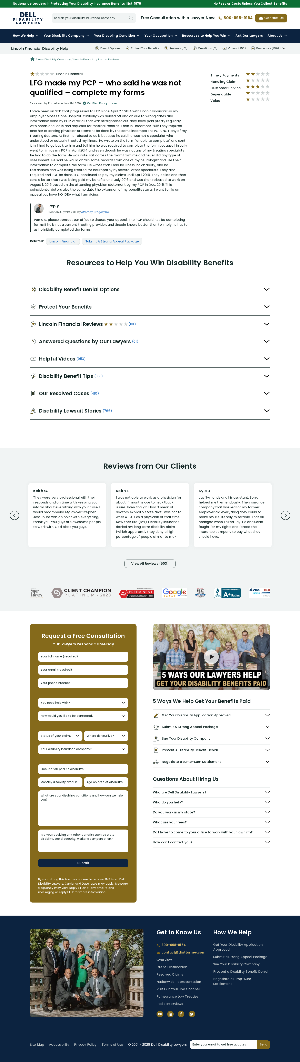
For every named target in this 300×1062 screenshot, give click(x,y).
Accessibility (59, 1044)
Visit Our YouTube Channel (178, 989)
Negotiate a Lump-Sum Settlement (232, 981)
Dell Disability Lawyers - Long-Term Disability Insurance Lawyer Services (28, 18)
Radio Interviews (170, 1003)
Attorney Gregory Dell (95, 212)
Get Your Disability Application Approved (238, 947)
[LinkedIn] (170, 1014)
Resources (204, 35)
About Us (275, 35)
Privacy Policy (85, 1044)
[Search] (131, 18)
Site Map (37, 1044)
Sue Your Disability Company (236, 964)
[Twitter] (192, 1014)
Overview (164, 959)
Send (263, 1044)
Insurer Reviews (108, 59)
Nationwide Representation (179, 981)
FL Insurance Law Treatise (177, 996)
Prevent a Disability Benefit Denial (240, 971)
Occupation (158, 35)
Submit (83, 863)
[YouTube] (160, 1014)
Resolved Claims (170, 974)
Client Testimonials (172, 967)
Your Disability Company (54, 59)
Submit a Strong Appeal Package (240, 957)
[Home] (32, 59)
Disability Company (64, 35)
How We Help (23, 35)
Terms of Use (112, 1044)
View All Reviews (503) (150, 563)
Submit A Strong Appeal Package (112, 241)
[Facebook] (181, 1014)
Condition (114, 35)
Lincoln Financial (84, 59)
